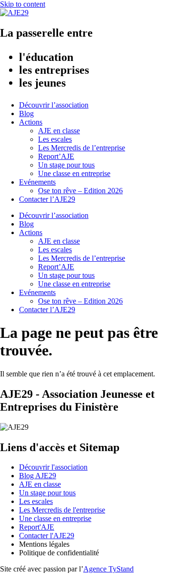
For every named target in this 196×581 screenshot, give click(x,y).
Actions (30, 122)
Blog (26, 113)
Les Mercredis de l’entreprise (81, 148)
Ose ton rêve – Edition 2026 (80, 191)
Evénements (37, 182)
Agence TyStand (108, 569)
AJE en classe (59, 131)
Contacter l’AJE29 (47, 199)
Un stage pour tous (66, 165)
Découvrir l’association (53, 105)
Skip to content (22, 4)
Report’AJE (56, 156)
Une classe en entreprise (74, 173)
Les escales (55, 139)
